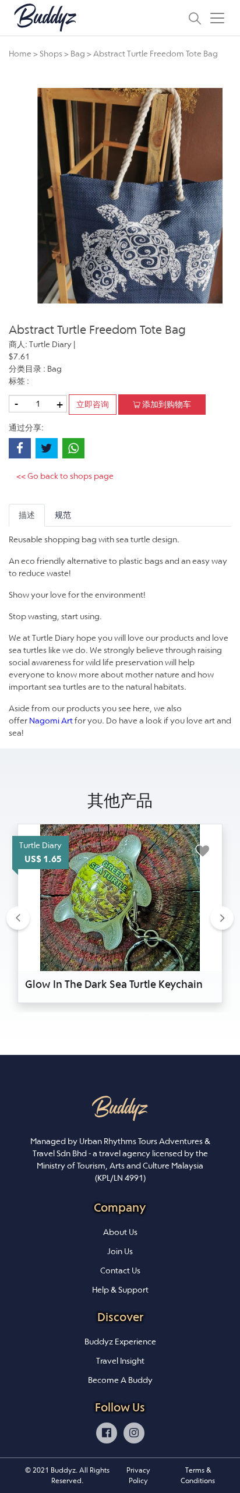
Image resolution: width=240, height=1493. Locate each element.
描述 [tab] (27, 515)
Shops (51, 53)
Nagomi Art (51, 720)
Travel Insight (120, 1361)
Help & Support (120, 1289)
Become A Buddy (120, 1380)
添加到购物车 (165, 404)
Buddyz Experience (120, 1341)
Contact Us (120, 1270)
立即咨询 (92, 404)
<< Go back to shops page (65, 476)
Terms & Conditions (198, 1475)
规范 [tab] (63, 515)
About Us (120, 1232)
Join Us (120, 1251)
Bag (77, 53)
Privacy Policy (138, 1475)
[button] (18, 918)
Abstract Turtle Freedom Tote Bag (155, 53)
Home (20, 53)
